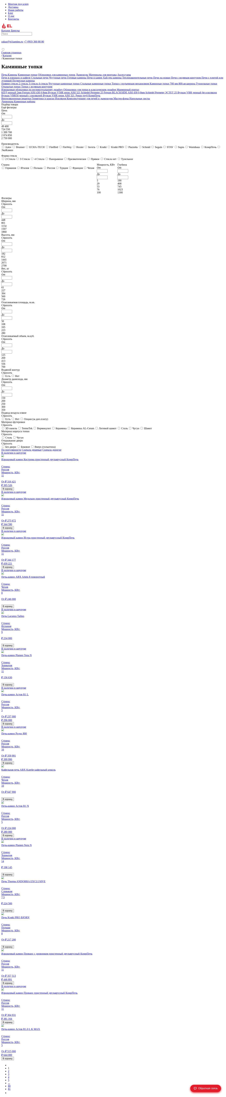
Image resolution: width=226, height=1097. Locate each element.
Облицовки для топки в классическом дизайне (90, 89)
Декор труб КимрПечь (87, 95)
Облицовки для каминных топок (56, 74)
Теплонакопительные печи (137, 77)
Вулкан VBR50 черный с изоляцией (22, 95)
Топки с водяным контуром (36, 86)
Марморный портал (128, 89)
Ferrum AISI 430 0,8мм (35, 92)
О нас (11, 16)
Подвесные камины (23, 80)
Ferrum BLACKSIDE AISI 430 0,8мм (124, 92)
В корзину (8, 489)
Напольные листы (139, 98)
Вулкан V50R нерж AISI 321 (64, 92)
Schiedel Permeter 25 (92, 92)
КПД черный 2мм (11, 92)
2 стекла (24, 83)
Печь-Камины (9, 74)
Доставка (13, 7)
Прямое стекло (10, 83)
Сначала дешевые (32, 449)
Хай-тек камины (112, 77)
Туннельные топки (206, 83)
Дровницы (7, 101)
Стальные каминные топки (96, 83)
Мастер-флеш (121, 98)
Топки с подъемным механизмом (131, 83)
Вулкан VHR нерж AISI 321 (59, 95)
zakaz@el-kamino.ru (12, 41)
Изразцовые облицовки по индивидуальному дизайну (32, 89)
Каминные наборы (24, 101)
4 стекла (43, 83)
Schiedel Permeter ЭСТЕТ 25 (161, 92)
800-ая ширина (187, 83)
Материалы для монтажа (103, 74)
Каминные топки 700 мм (164, 83)
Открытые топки (11, 86)
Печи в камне (95, 77)
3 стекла (34, 83)
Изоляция (61, 98)
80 (9, 1086)
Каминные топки (27, 74)
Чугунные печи (58, 77)
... (9, 1083)
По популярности (11, 449)
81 (9, 1089)
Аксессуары (124, 74)
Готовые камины (77, 77)
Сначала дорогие (51, 449)
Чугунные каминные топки (64, 83)
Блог (10, 13)
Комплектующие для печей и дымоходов (90, 98)
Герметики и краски (43, 98)
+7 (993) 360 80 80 (34, 41)
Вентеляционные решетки (16, 98)
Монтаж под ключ (18, 4)
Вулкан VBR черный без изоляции (197, 92)
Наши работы (15, 10)
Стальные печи (40, 77)
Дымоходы (82, 74)
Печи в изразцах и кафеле (16, 77)
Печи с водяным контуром (186, 77)
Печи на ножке (162, 77)
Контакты (13, 19)
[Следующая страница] (9, 1092)
